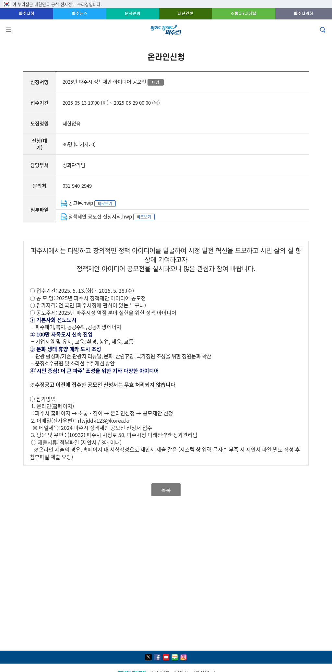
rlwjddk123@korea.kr (104, 420)
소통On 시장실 (243, 13)
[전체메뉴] (8, 30)
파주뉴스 (79, 13)
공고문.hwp (80, 202)
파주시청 (26, 13)
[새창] (148, 657)
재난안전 (185, 13)
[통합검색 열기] (323, 30)
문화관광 (132, 13)
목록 (166, 490)
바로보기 (105, 203)
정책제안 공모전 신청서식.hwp (100, 216)
